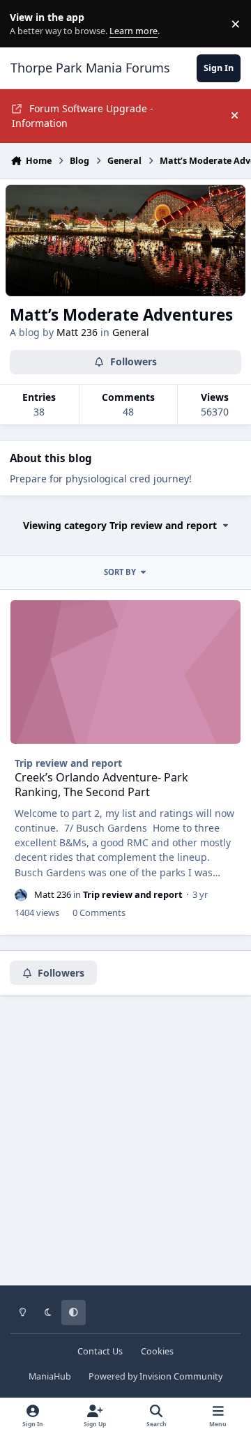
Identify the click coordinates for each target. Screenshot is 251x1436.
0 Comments (99, 912)
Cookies (157, 1351)
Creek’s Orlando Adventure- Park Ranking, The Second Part (101, 785)
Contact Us (100, 1351)
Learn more (27, 24)
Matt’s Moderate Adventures (121, 315)
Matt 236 (77, 332)
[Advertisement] (125, 1150)
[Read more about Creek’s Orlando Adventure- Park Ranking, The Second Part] (125, 672)
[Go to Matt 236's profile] (21, 895)
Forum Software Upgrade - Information (82, 116)
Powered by (155, 1376)
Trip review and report (68, 763)
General (130, 332)
